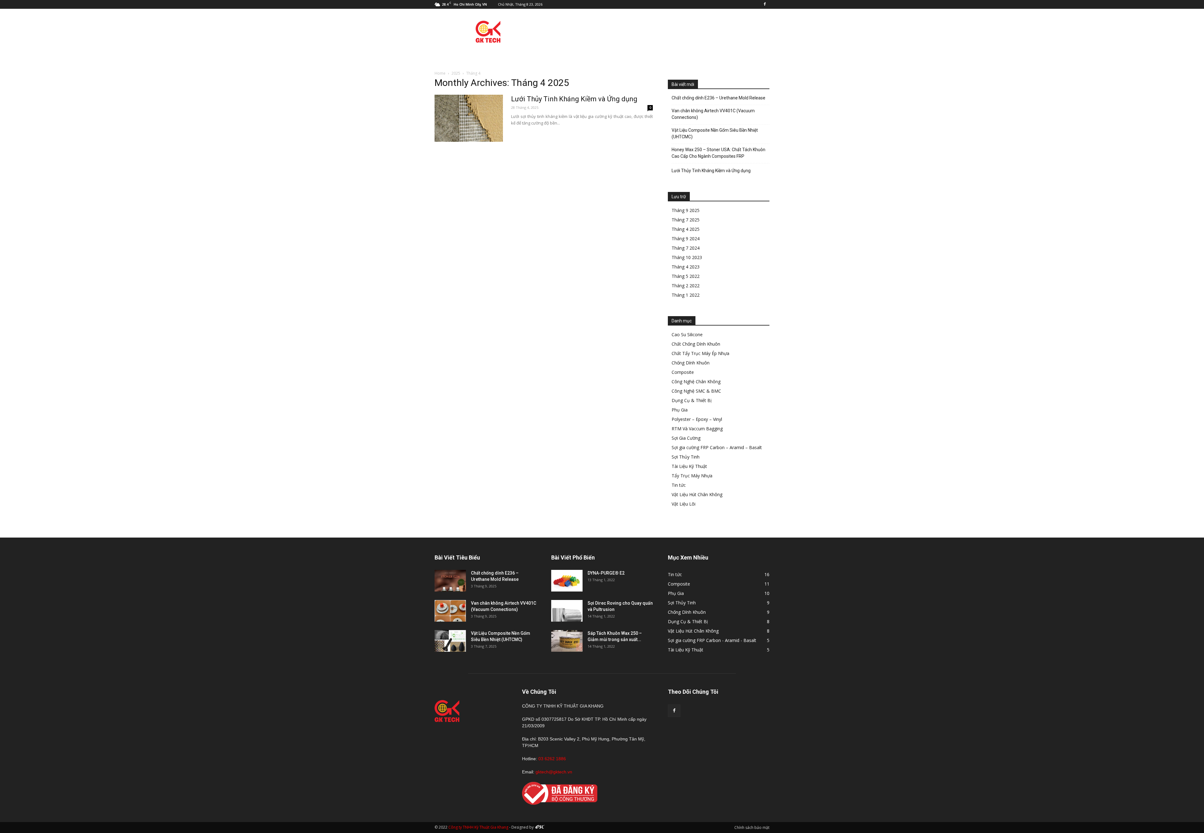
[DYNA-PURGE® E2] (567, 581)
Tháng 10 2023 (687, 257)
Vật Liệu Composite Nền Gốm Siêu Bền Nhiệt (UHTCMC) (715, 133)
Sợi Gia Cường (686, 438)
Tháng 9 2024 (686, 238)
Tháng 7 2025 (686, 220)
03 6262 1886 (552, 758)
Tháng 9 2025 (686, 210)
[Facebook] (764, 4)
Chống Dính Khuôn (691, 363)
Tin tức (679, 485)
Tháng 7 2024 (686, 248)
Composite (683, 372)
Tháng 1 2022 (686, 295)
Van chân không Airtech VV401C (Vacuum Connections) (713, 114)
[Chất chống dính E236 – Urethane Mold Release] (450, 581)
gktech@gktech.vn (554, 771)
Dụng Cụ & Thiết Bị (692, 400)
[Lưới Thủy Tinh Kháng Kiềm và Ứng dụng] (469, 118)
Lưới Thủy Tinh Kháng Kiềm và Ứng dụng (574, 99)
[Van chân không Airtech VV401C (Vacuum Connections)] (450, 611)
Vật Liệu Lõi (683, 504)
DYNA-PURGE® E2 (606, 573)
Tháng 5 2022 (686, 276)
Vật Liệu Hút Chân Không (697, 494)
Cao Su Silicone (687, 334)
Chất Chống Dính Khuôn (696, 344)
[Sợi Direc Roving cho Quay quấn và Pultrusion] (567, 611)
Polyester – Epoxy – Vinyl (697, 419)
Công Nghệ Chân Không (696, 382)
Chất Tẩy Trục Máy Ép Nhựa (700, 353)
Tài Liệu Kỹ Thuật (689, 466)
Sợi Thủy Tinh (686, 457)
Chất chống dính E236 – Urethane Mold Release (718, 97)
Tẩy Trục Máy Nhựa (692, 476)
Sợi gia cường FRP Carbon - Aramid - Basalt (712, 640)
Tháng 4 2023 (686, 267)
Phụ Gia (680, 410)
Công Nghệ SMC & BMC (696, 391)
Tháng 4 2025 (686, 229)
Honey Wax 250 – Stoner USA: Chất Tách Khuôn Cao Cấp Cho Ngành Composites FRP (718, 153)
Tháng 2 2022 (686, 286)
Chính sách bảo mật (751, 827)
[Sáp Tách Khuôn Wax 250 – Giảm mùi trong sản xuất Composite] (567, 641)
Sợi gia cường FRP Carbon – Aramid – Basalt (717, 447)
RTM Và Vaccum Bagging (697, 429)
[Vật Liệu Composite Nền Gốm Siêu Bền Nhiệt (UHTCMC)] (450, 641)
